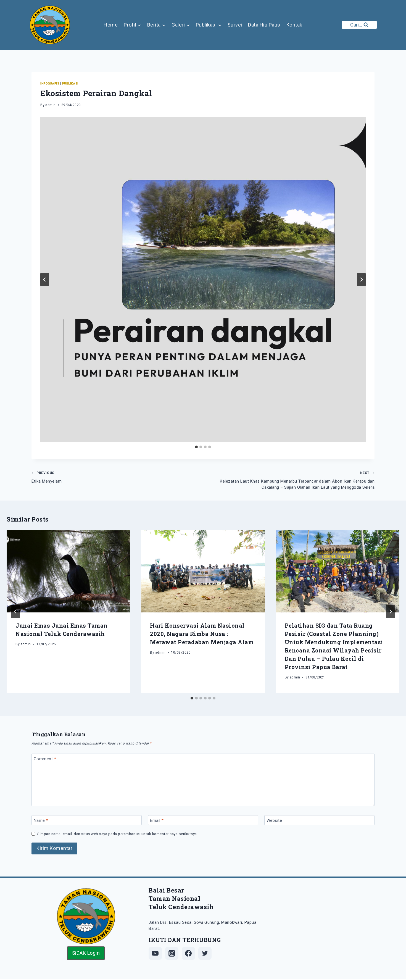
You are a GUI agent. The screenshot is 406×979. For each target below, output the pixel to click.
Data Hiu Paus (264, 25)
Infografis (49, 83)
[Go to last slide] (44, 279)
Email (157, 820)
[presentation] (68, 571)
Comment (45, 758)
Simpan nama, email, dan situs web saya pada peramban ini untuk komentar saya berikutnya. (117, 833)
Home (111, 25)
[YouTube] (155, 953)
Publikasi (70, 83)
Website (274, 820)
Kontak (294, 25)
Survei (235, 25)
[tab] (196, 447)
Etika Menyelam (46, 477)
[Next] (390, 611)
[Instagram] (171, 953)
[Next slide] (361, 279)
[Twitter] (205, 953)
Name (41, 820)
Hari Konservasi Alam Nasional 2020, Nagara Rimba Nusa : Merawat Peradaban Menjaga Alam (202, 634)
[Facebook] (188, 953)
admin (50, 105)
